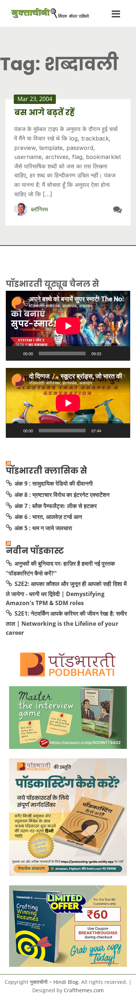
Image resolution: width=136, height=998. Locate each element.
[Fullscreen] (120, 353)
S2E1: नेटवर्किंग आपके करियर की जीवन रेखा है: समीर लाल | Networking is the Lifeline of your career (66, 623)
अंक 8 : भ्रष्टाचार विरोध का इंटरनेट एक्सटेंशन (62, 495)
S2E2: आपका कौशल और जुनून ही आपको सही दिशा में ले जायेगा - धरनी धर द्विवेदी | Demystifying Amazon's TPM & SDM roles (66, 593)
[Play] (15, 353)
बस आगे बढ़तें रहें (44, 112)
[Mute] (109, 353)
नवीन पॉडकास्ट (35, 551)
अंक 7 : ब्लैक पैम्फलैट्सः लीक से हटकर (56, 506)
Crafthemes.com (84, 990)
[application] (68, 326)
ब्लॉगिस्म (39, 209)
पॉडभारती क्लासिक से (46, 471)
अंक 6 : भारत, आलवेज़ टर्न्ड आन (48, 517)
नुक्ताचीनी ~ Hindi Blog (54, 981)
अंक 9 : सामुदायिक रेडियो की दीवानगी (54, 483)
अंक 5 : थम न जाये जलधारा (43, 528)
